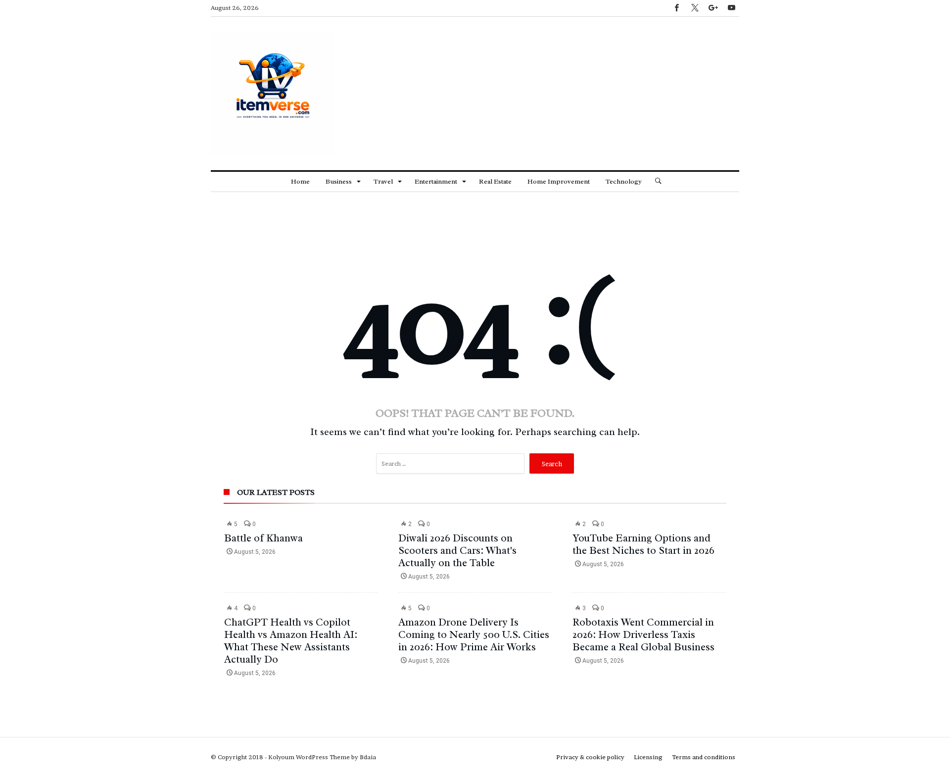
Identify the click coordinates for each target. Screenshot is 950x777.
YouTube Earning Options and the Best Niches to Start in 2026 (643, 544)
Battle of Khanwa (263, 538)
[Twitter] (695, 8)
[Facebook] (676, 8)
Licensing (648, 757)
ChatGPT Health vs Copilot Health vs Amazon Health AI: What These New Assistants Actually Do (290, 641)
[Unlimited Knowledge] (272, 31)
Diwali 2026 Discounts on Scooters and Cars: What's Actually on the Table (457, 550)
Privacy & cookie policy (590, 757)
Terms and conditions (703, 757)
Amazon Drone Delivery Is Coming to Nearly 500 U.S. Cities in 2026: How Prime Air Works (473, 634)
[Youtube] (731, 8)
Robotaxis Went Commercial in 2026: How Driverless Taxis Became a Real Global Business (643, 634)
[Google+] (713, 8)
